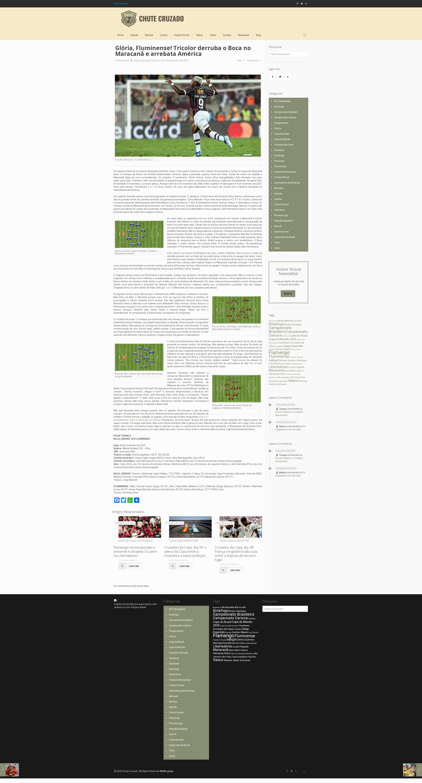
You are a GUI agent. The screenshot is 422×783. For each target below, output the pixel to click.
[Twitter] (301, 3)
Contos (278, 128)
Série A (278, 226)
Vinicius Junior (231, 660)
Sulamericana (281, 231)
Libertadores (278, 367)
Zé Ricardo (281, 384)
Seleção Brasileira (283, 220)
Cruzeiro (279, 346)
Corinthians (284, 342)
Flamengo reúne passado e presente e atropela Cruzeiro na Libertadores (135, 551)
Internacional (296, 364)
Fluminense (280, 166)
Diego (286, 346)
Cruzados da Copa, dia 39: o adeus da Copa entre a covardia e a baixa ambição (185, 551)
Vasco (277, 248)
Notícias (278, 193)
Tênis (277, 242)
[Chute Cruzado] (152, 18)
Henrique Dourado (222, 643)
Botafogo (279, 106)
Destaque (279, 150)
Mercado (278, 188)
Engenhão (297, 346)
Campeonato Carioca (285, 117)
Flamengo (279, 161)
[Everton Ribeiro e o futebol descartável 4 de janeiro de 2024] (412, 769)
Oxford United (281, 204)
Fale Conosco (121, 3)
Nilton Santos (296, 371)
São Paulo (295, 377)
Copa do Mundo (282, 139)
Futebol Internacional (285, 172)
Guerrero (292, 360)
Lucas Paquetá (296, 367)
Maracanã (276, 370)
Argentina (273, 321)
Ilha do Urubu (284, 363)
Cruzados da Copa (283, 144)
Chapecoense (281, 123)
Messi (287, 371)
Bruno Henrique (293, 324)
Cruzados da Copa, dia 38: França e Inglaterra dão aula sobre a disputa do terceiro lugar (236, 553)
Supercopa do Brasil (284, 237)
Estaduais (279, 155)
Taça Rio (284, 381)
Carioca (285, 336)
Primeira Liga (281, 215)
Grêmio (283, 360)
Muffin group (166, 771)
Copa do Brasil (281, 133)
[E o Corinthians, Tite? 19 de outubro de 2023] (9, 769)
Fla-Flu (298, 349)
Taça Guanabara (239, 656)
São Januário (283, 377)
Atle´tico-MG (295, 321)
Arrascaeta (284, 320)
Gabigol (273, 360)
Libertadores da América (287, 182)
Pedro (283, 374)
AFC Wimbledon (282, 101)
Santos (290, 374)
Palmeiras (279, 210)
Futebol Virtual (281, 177)
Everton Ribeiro (283, 349)
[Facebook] (297, 3)
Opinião (278, 199)
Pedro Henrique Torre (145, 60)
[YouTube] (306, 3)
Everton (271, 349)
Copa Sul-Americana (229, 626)
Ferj (293, 349)
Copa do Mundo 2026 (283, 339)
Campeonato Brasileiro (286, 112)
